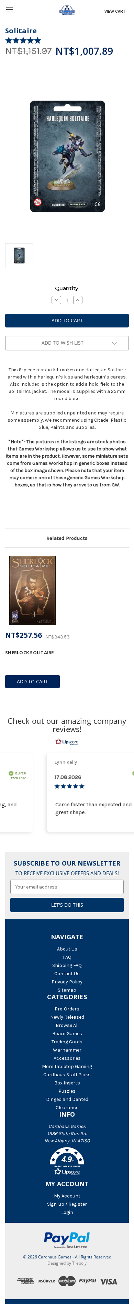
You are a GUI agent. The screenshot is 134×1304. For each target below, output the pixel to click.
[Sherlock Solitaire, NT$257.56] (32, 590)
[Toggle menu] (9, 9)
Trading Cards (67, 1042)
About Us (67, 949)
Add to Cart (32, 681)
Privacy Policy (67, 982)
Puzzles (67, 1091)
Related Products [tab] (67, 538)
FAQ (67, 957)
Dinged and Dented (67, 1099)
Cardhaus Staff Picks (67, 1075)
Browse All (67, 1025)
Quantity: (67, 288)
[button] (67, 1162)
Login (67, 1212)
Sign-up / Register (67, 1204)
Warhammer (67, 1050)
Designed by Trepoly (67, 1263)
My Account (67, 1196)
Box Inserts (67, 1083)
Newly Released (67, 1017)
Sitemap (67, 990)
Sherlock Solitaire (29, 652)
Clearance (67, 1107)
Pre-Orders (67, 1009)
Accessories (67, 1058)
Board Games (67, 1033)
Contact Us (67, 974)
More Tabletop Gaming (67, 1066)
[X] (20, 511)
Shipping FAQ (67, 965)
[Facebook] (8, 511)
